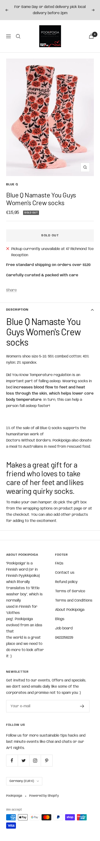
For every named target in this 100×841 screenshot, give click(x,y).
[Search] (18, 36)
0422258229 (64, 637)
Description (17, 309)
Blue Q (12, 184)
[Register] (82, 706)
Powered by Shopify (44, 795)
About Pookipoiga (69, 610)
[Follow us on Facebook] (12, 760)
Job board (64, 628)
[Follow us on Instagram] (35, 760)
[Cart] (91, 36)
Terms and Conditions (73, 600)
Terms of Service (70, 591)
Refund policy (66, 582)
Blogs (59, 619)
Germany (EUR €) (21, 781)
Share (11, 290)
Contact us (64, 572)
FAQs (59, 563)
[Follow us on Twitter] (23, 760)
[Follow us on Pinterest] (46, 760)
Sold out (50, 235)
